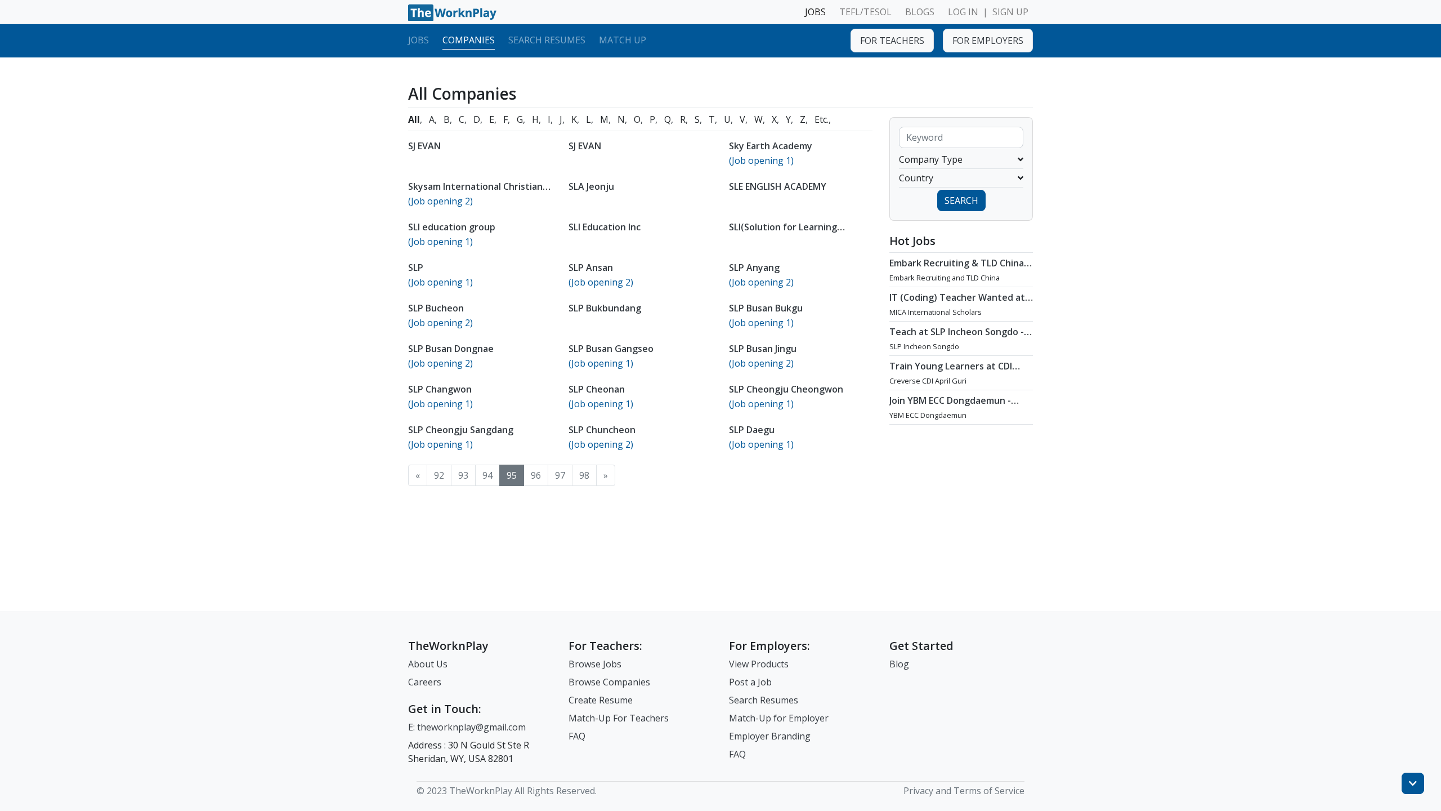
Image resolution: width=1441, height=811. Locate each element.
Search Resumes (546, 40)
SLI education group (451, 227)
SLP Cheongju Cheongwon (786, 389)
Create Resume (601, 700)
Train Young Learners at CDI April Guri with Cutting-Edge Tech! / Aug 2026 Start (951, 377)
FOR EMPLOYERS (987, 40)
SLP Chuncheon (602, 430)
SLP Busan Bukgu (766, 308)
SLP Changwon (440, 389)
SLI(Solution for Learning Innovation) (783, 232)
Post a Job (750, 682)
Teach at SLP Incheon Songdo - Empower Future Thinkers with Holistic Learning (957, 343)
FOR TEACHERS (892, 40)
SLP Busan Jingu (762, 348)
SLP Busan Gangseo (611, 348)
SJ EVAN (424, 146)
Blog (899, 664)
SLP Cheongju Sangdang (460, 430)
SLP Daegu (752, 430)
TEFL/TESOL (865, 12)
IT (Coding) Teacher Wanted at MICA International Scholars (957, 303)
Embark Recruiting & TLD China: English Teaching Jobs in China (957, 268)
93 (463, 475)
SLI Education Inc (605, 227)
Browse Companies (609, 682)
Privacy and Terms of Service (963, 791)
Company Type (931, 159)
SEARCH (961, 200)
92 (439, 475)
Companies (468, 40)
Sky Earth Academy (770, 146)
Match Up (622, 40)
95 (512, 475)
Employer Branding (770, 736)
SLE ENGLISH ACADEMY (777, 186)
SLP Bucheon (436, 308)
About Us (427, 664)
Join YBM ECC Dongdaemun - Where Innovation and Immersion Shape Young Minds (956, 411)
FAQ (577, 736)
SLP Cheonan (597, 389)
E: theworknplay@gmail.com (467, 727)
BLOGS (919, 12)
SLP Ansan (591, 267)
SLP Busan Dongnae (451, 348)
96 (536, 475)
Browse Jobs (595, 664)
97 (560, 475)
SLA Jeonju (591, 186)
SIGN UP (1010, 12)
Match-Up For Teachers (619, 718)
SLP (415, 267)
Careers (424, 682)
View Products (759, 664)
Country (916, 178)
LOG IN (963, 12)
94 (487, 475)
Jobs (418, 40)
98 (584, 475)
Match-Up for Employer (779, 718)
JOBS (815, 12)
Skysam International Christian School (475, 192)
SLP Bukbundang (605, 308)
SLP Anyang (754, 267)
